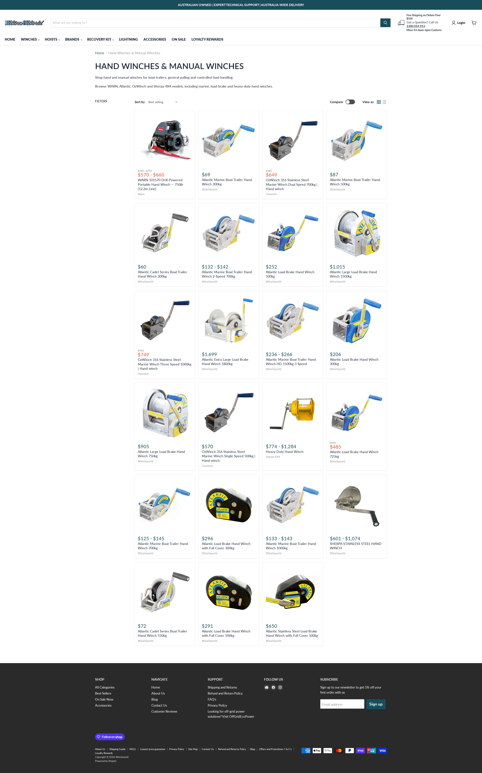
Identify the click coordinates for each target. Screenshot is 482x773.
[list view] (384, 102)
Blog (154, 699)
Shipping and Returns (222, 687)
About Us (158, 693)
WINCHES (29, 39)
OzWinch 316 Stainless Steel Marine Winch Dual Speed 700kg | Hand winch (291, 184)
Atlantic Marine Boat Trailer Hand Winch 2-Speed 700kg (227, 274)
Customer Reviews (164, 711)
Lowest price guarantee (152, 749)
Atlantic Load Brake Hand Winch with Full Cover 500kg (226, 633)
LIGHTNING (128, 39)
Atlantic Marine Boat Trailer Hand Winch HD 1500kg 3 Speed (291, 361)
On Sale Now (104, 699)
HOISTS (51, 39)
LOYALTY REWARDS (207, 39)
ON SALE (179, 39)
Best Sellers (103, 693)
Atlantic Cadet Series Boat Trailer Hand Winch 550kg (162, 633)
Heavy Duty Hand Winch (285, 452)
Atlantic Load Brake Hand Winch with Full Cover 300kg (226, 546)
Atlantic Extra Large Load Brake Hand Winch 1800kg (225, 361)
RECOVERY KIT (99, 39)
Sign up (376, 704)
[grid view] (378, 102)
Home (99, 53)
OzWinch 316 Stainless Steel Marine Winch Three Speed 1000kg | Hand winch (164, 364)
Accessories (103, 705)
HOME (10, 39)
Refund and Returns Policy (232, 749)
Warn (141, 194)
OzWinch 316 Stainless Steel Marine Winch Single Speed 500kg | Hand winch (228, 456)
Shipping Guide (117, 749)
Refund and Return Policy (225, 693)
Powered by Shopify (106, 760)
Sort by (140, 102)
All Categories (104, 687)
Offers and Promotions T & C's (275, 749)
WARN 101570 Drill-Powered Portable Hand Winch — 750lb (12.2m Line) (160, 184)
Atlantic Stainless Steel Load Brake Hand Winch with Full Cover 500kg (292, 633)
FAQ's (212, 699)
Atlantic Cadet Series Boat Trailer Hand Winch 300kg (162, 274)
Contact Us (159, 705)
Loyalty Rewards (104, 753)
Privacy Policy (217, 705)
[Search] (385, 22)
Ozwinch (271, 194)
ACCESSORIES (154, 39)
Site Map (193, 749)
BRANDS (72, 39)
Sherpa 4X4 (273, 456)
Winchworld (209, 189)
